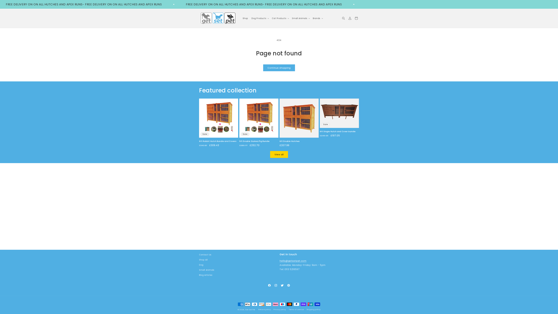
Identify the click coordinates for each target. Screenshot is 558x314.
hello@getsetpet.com (293, 261)
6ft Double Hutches (290, 141)
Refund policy (264, 309)
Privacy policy (279, 309)
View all (279, 154)
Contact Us (205, 254)
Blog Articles (205, 275)
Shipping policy (314, 309)
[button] (260, 18)
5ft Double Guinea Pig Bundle (254, 141)
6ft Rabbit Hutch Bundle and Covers (217, 141)
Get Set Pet (250, 309)
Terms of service (296, 309)
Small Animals (206, 269)
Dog (201, 264)
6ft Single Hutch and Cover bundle (338, 131)
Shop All (203, 259)
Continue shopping (279, 67)
